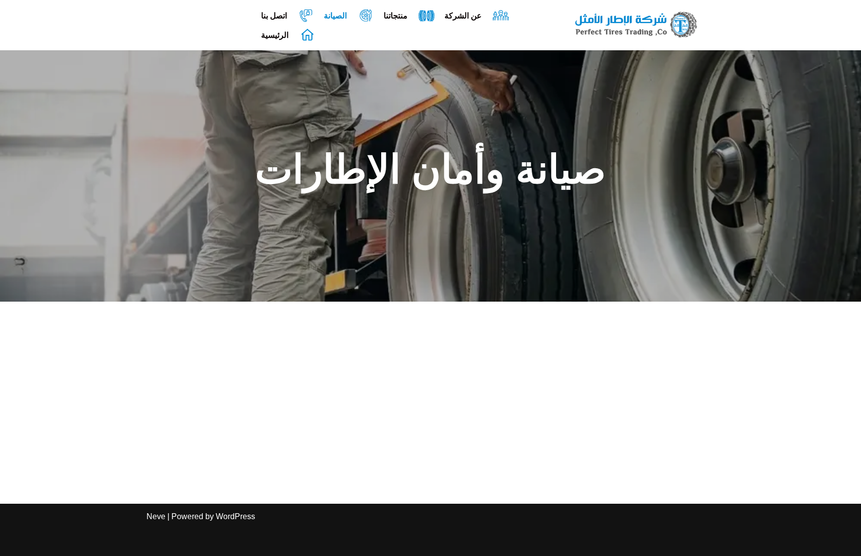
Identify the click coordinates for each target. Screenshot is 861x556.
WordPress (235, 516)
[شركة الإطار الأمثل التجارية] (636, 25)
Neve (155, 516)
